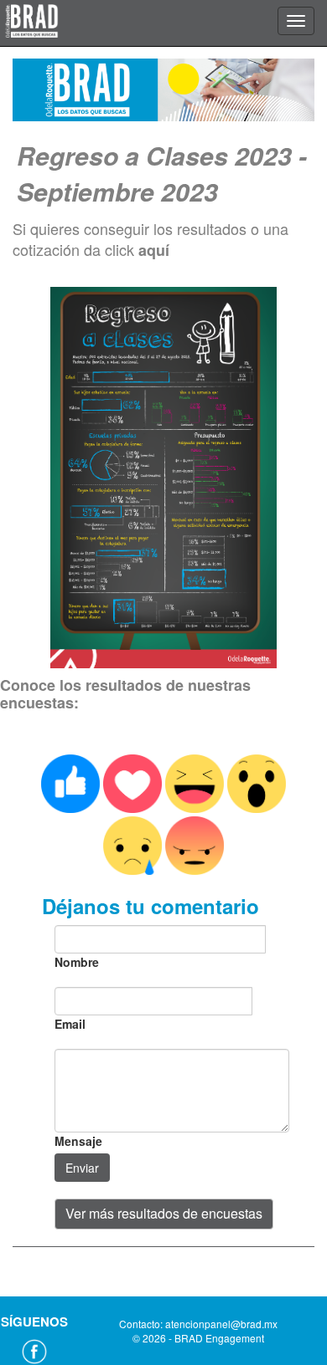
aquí (153, 250)
